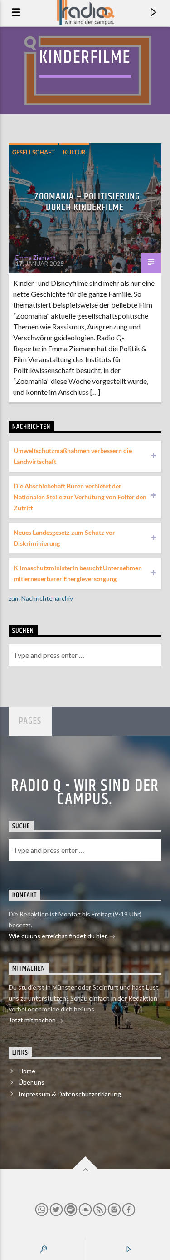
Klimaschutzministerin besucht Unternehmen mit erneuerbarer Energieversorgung (78, 573)
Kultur (74, 152)
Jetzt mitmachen (33, 1020)
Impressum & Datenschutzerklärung (70, 1094)
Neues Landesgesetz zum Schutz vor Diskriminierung (64, 537)
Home (27, 1071)
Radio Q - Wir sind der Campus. (85, 793)
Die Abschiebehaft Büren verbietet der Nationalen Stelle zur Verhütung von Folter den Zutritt (80, 497)
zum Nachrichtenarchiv (41, 598)
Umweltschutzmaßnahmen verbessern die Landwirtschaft (73, 456)
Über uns (31, 1082)
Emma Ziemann (35, 257)
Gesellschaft (33, 152)
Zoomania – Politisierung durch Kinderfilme (87, 202)
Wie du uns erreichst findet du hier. (59, 936)
